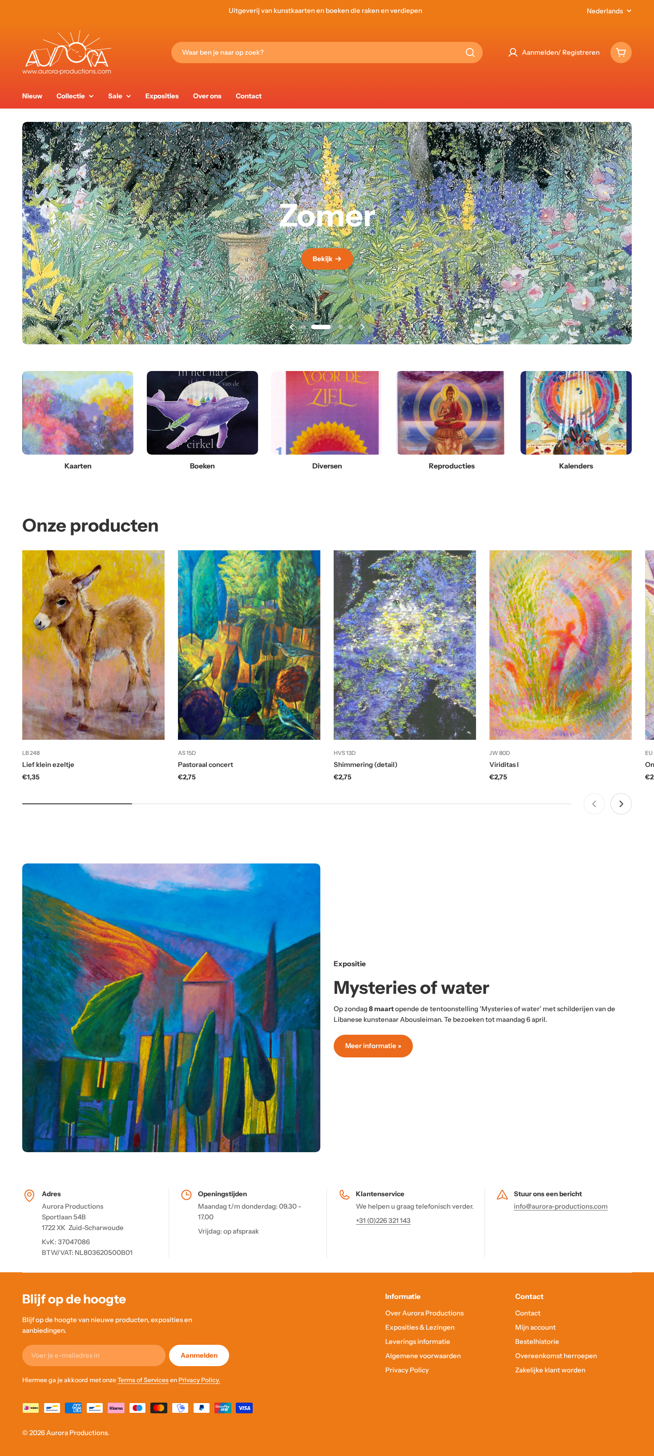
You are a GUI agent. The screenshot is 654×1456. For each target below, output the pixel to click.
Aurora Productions (77, 1432)
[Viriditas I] (560, 645)
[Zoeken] (470, 52)
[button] (303, 327)
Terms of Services (143, 1380)
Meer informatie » (373, 1045)
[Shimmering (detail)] (405, 645)
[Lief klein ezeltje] (93, 645)
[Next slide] (362, 327)
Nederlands (605, 11)
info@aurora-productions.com (561, 1206)
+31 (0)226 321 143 (383, 1220)
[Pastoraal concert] (249, 645)
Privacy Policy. (199, 1380)
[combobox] (327, 52)
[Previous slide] (292, 327)
